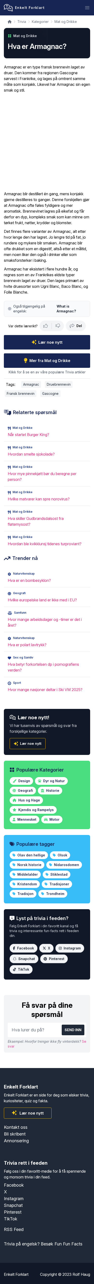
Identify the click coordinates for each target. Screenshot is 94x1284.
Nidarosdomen (66, 865)
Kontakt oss (15, 1127)
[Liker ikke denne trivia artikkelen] (58, 326)
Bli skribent (15, 1133)
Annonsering (16, 1140)
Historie (52, 790)
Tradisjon (25, 894)
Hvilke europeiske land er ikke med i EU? (42, 600)
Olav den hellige (30, 855)
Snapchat (26, 959)
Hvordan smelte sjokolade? (31, 454)
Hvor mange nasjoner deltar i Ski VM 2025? (45, 689)
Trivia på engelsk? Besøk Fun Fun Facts (43, 1243)
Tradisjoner (58, 884)
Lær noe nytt (50, 342)
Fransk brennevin (20, 393)
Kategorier (40, 22)
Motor (54, 819)
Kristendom (26, 884)
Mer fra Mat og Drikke (49, 360)
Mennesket (26, 819)
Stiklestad (58, 874)
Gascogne (50, 393)
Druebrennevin (59, 384)
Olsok (62, 855)
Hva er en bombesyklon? (29, 580)
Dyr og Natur (53, 781)
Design (23, 781)
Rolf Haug (81, 1274)
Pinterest (56, 959)
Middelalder (27, 874)
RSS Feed (14, 1229)
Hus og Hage (28, 800)
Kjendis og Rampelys (35, 810)
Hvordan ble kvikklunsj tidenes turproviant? (44, 543)
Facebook (25, 948)
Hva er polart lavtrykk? (27, 644)
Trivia (21, 22)
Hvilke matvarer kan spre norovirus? (39, 499)
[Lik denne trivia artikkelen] (46, 326)
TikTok (23, 969)
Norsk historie (28, 865)
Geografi (25, 790)
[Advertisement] (47, 142)
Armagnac (31, 384)
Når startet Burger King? (28, 434)
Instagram (72, 948)
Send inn (73, 1030)
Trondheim (54, 894)
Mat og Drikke (65, 22)
